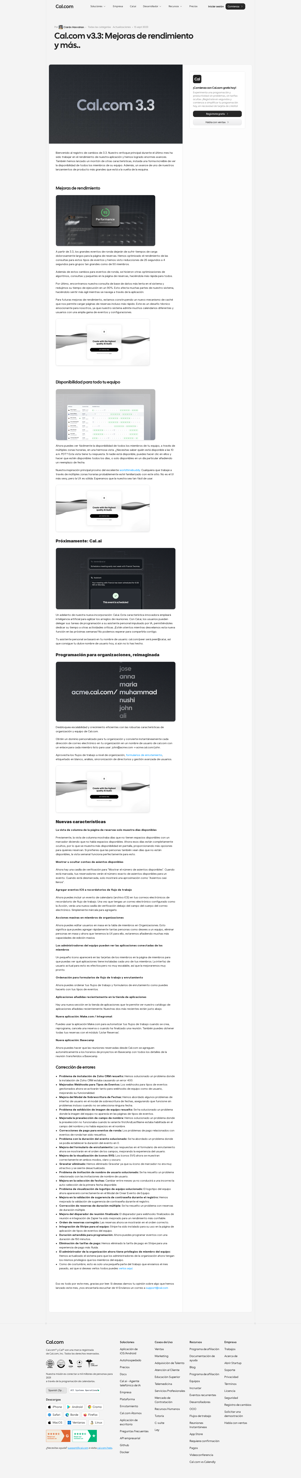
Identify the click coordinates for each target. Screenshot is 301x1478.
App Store (196, 1434)
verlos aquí (125, 1268)
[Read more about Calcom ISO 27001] (50, 1364)
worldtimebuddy (129, 470)
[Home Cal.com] (64, 6)
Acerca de (230, 1356)
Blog (193, 1367)
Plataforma (127, 1399)
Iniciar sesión (216, 6)
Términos (230, 1384)
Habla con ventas (235, 1423)
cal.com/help (104, 1447)
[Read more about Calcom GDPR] (79, 1364)
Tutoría (159, 1416)
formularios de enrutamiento (144, 755)
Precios (125, 1367)
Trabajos (230, 1349)
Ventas (159, 1349)
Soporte (229, 1370)
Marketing (161, 1356)
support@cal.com (157, 1288)
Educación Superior (167, 1377)
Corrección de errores (75, 1067)
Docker (124, 1452)
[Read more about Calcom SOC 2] (61, 1364)
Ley (157, 1430)
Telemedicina (163, 1384)
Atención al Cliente (167, 1370)
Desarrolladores (200, 1402)
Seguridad (231, 1397)
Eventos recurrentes (203, 1395)
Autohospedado (130, 1360)
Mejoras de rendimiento (78, 188)
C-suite (159, 1423)
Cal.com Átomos (131, 1413)
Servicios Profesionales (170, 1391)
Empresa (125, 1392)
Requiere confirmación (204, 1441)
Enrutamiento (129, 1406)
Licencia (229, 1391)
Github (124, 1445)
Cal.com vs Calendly (203, 1462)
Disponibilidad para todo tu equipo (88, 382)
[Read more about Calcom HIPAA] (91, 1364)
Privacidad (231, 1377)
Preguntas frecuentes (134, 1431)
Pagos (194, 1448)
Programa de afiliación (204, 1349)
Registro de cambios (237, 1404)
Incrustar (195, 1388)
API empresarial (130, 1438)
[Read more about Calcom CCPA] (71, 1364)
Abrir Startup (232, 1363)
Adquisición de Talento (169, 1363)
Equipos (195, 1381)
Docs (123, 1374)
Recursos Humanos (167, 1409)
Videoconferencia (201, 1455)
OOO (193, 1409)
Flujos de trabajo (200, 1416)
